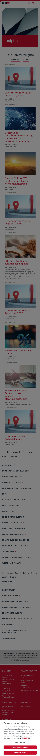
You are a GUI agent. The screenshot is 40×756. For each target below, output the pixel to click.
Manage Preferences (20, 742)
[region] (20, 738)
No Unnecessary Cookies (20, 747)
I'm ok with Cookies (20, 752)
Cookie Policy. (25, 738)
